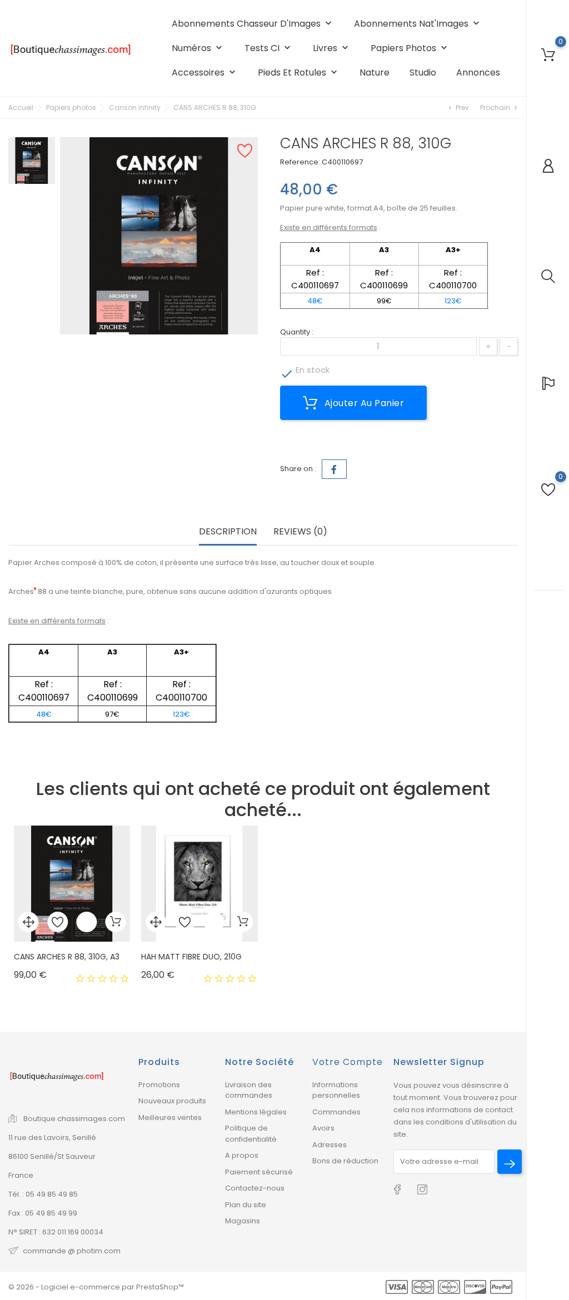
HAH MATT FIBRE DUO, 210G (191, 956)
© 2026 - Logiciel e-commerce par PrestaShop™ (96, 1287)
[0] (548, 54)
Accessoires (205, 72)
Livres (332, 48)
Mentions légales (256, 1112)
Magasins (242, 1221)
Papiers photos (410, 48)
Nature (375, 72)
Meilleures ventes (170, 1117)
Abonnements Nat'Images (418, 23)
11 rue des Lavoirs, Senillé (52, 1137)
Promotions (159, 1084)
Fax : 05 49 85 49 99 (42, 1213)
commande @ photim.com (72, 1251)
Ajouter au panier (363, 403)
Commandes (336, 1112)
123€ (453, 301)
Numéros (198, 48)
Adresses (329, 1144)
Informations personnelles (336, 1090)
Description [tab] (228, 531)
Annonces (478, 72)
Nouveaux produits (172, 1101)
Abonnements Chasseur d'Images (253, 23)
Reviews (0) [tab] (300, 531)
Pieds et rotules (299, 72)
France (20, 1175)
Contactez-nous (254, 1188)
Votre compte (347, 1062)
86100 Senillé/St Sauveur (52, 1156)
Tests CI (268, 48)
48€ (315, 301)
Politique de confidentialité (251, 1133)
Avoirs (323, 1128)
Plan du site (245, 1204)
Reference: (300, 162)
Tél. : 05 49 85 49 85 (43, 1194)
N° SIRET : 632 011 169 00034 (55, 1232)
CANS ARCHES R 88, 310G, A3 (66, 956)
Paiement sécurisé (259, 1172)
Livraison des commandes (248, 1090)
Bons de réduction (345, 1161)
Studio (423, 72)
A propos (241, 1155)
